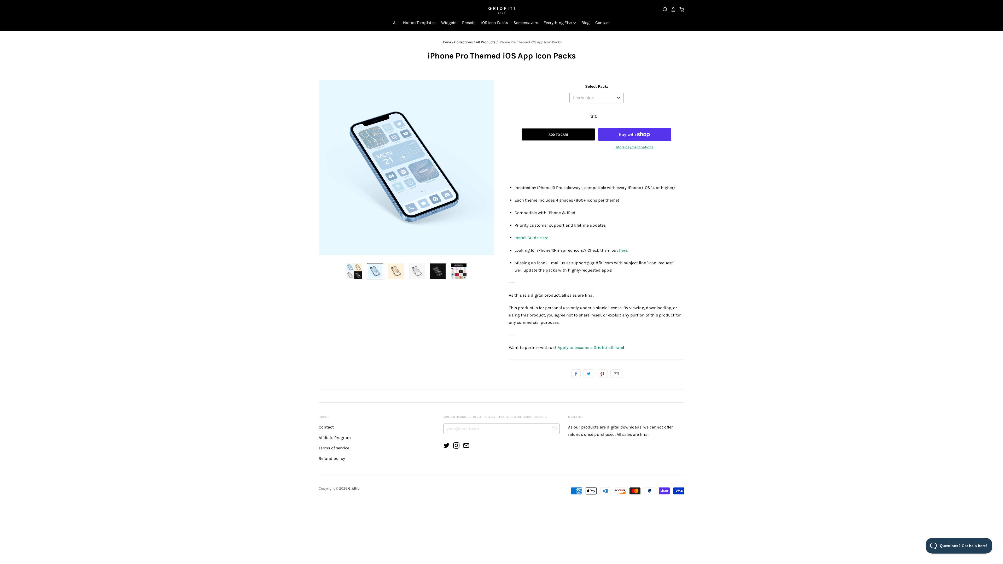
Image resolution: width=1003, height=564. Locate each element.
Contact (602, 22)
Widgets (448, 22)
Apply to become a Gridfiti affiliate (590, 347)
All (395, 22)
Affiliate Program (335, 437)
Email (616, 373)
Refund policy (332, 458)
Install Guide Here (531, 237)
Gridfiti (354, 488)
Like (576, 373)
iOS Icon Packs (494, 22)
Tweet (588, 373)
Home (446, 42)
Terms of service (334, 447)
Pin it (602, 373)
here (623, 250)
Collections (463, 42)
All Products (485, 42)
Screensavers (526, 22)
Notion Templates (419, 22)
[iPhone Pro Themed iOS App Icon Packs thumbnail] (354, 271)
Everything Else (558, 22)
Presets (468, 22)
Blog (585, 22)
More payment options (634, 147)
